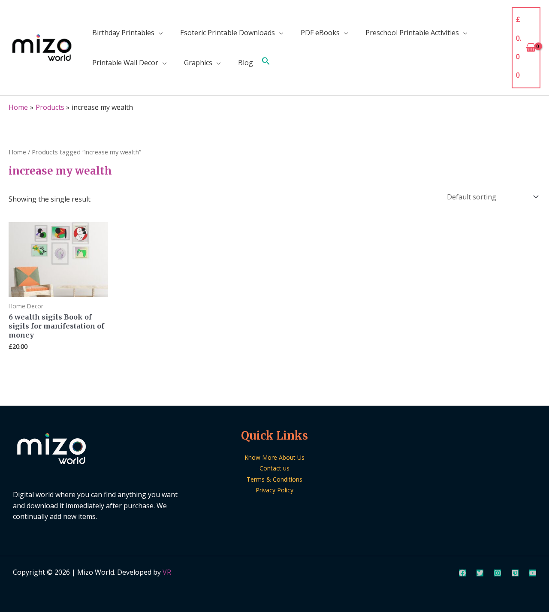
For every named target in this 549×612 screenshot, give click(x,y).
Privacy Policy (274, 490)
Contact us (274, 468)
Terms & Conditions (274, 479)
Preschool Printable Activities (412, 32)
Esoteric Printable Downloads (227, 32)
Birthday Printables (123, 32)
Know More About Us (274, 457)
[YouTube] (532, 573)
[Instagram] (497, 573)
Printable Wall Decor (125, 62)
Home (17, 152)
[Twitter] (480, 573)
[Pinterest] (515, 573)
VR (167, 572)
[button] (266, 62)
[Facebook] (462, 573)
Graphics (198, 62)
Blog (245, 62)
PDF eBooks (320, 32)
